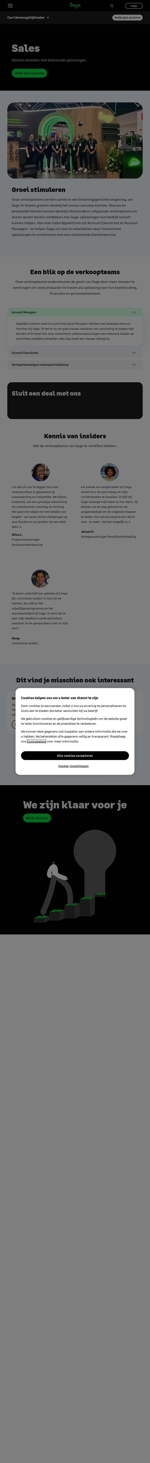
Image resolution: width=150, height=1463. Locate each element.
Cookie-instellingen (73, 766)
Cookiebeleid (36, 741)
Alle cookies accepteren (75, 755)
